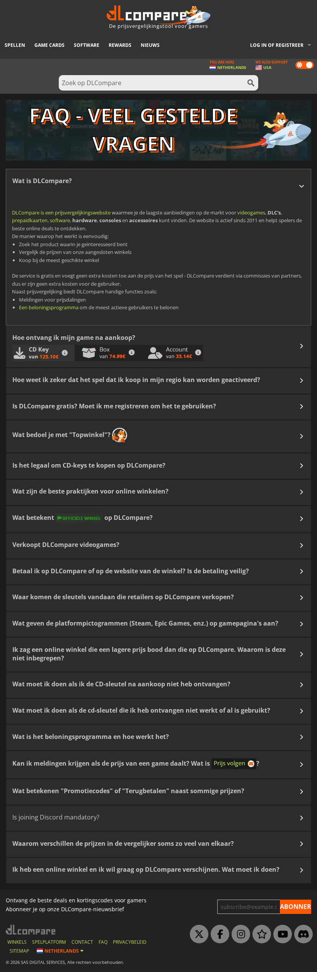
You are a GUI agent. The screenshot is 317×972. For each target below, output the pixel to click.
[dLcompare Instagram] (239, 934)
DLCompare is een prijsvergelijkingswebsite (61, 212)
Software (86, 45)
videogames (251, 212)
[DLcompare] (31, 929)
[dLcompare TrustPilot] (259, 934)
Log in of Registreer (276, 45)
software (60, 220)
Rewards (120, 45)
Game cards (49, 45)
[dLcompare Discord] (301, 934)
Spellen (15, 45)
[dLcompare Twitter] (197, 934)
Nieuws (150, 45)
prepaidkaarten (30, 220)
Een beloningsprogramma (48, 307)
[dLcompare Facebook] (218, 934)
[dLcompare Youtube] (280, 934)
